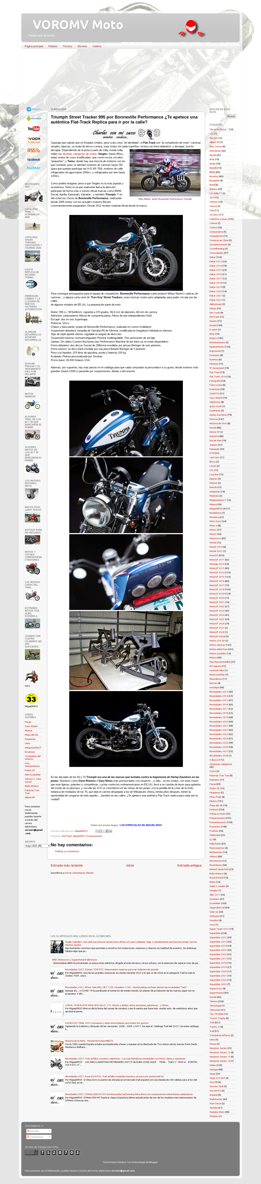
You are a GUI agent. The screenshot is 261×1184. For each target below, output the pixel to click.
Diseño (213, 321)
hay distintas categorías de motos (77, 153)
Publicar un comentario (67, 851)
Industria (214, 436)
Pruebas (214, 830)
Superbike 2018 (218, 962)
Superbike (215, 933)
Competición (216, 236)
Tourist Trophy (217, 1018)
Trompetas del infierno (33, 757)
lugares (214, 478)
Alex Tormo (216, 146)
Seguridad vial (217, 907)
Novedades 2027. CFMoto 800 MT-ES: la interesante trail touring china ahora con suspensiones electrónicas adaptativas (129, 1094)
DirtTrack (67, 836)
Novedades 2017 (219, 708)
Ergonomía (215, 350)
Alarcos (214, 137)
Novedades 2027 (219, 751)
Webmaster (216, 1099)
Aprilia (213, 155)
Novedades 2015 (219, 700)
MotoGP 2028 (217, 632)
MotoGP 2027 (217, 627)
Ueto (27, 743)
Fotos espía (216, 384)
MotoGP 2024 (217, 615)
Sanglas (214, 890)
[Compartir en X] (104, 831)
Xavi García (215, 1103)
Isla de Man (215, 440)
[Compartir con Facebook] (107, 831)
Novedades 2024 (219, 738)
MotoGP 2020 (217, 597)
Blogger (153, 1162)
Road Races (216, 865)
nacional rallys (217, 670)
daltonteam (216, 304)
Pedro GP (30, 770)
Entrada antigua (189, 865)
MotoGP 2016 (217, 581)
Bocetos (82, 46)
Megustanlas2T (33, 747)
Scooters (214, 899)
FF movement (217, 368)
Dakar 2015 (216, 270)
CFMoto (214, 201)
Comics (213, 227)
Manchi (213, 487)
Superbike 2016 (218, 954)
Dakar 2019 (216, 287)
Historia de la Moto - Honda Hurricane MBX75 (89, 1040)
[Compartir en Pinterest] (110, 831)
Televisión (215, 1009)
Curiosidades (217, 252)
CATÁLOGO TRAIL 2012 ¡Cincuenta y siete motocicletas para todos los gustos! (107, 1023)
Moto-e (214, 525)
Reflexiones (216, 852)
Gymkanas (215, 410)
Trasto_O (215, 1026)
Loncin (213, 465)
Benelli (213, 167)
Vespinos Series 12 (220, 1052)
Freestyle (215, 389)
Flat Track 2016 (218, 376)
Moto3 (213, 534)
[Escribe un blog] (100, 831)
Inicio (130, 865)
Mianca (28, 730)
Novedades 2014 (219, 695)
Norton (213, 683)
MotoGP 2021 (217, 602)
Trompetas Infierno (220, 1035)
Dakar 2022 (216, 299)
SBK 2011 (215, 894)
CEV (212, 197)
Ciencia (213, 206)
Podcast (214, 809)
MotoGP (214, 555)
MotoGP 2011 (217, 559)
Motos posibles (218, 653)
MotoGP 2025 (217, 619)
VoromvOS (215, 1090)
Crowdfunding (217, 248)
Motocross (215, 538)
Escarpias (30, 751)
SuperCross (216, 988)
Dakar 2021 (216, 295)
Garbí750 (214, 393)
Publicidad (215, 835)
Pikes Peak (215, 796)
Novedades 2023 (219, 734)
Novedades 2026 (219, 747)
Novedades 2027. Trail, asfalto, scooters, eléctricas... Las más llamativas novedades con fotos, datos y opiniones (125, 1058)
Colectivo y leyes (219, 218)
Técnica (67, 46)
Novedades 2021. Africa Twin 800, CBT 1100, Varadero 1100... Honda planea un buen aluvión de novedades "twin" (126, 987)
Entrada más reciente (67, 865)
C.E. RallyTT (216, 193)
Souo (212, 924)
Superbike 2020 (218, 971)
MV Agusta (215, 666)
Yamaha (214, 1107)
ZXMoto (214, 1116)
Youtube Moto (217, 1112)
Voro (212, 1082)
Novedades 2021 (219, 725)
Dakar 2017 (216, 278)
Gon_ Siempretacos (32, 764)
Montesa (214, 517)
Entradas (34, 1131)
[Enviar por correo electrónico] (97, 831)
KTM (212, 453)
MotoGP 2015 (217, 576)
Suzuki (213, 997)
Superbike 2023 (218, 984)
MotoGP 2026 (217, 623)
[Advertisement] (127, 79)
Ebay (212, 333)
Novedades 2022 (219, 729)
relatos (213, 856)
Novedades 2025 (219, 742)
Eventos (214, 359)
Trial (212, 1031)
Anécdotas (215, 150)
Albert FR (30, 797)
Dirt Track (215, 312)
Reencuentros (217, 847)
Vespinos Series (218, 1048)
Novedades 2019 (219, 717)
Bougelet (214, 180)
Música (213, 657)
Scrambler (215, 903)
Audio (213, 163)
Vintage (214, 1069)
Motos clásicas (217, 644)
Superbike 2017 (218, 958)
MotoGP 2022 (217, 606)
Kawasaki (214, 449)
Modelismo (215, 512)
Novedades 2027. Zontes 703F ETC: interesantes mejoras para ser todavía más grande (112, 969)
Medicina (214, 495)
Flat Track (215, 372)
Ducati (213, 325)
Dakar (213, 257)
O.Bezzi (214, 759)
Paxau (28, 721)
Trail (212, 1022)
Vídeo (213, 1065)
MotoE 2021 (216, 551)
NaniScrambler (217, 674)
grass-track (216, 406)
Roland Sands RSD (219, 869)
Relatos (52, 46)
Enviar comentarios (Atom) (79, 872)
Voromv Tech (217, 1086)
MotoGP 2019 (217, 593)
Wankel (214, 1094)
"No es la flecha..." (219, 129)
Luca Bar (214, 474)
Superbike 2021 (218, 975)
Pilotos (213, 801)
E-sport (214, 329)
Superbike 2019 (218, 967)
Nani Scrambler (33, 774)
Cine (212, 210)
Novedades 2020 (219, 721)
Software (214, 916)
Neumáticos (216, 678)
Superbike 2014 (218, 945)
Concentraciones (218, 244)
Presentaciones (218, 822)
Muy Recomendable (220, 661)
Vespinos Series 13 (220, 1056)
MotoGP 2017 (217, 585)
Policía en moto (218, 813)
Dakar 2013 (216, 261)
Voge (212, 1073)
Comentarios (36, 1136)
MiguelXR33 (79, 836)
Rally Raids (215, 843)
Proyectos (215, 826)
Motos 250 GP (217, 640)
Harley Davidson (218, 414)
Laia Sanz (214, 457)
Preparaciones (94, 836)
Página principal (34, 46)
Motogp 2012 (217, 563)
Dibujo (213, 308)
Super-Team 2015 (219, 928)
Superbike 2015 (218, 950)
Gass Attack (31, 726)
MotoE (213, 542)
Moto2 (213, 529)
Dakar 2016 (216, 274)
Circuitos (214, 214)
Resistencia (216, 860)
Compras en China (219, 240)
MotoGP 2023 (217, 610)
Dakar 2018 (216, 282)
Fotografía (215, 380)
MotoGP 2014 (217, 572)
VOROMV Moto (75, 24)
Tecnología (215, 1005)
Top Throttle (216, 1013)
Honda (213, 427)
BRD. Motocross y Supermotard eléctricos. (75, 959)
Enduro (213, 338)
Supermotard (217, 992)
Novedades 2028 (219, 755)
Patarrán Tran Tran (219, 775)
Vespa (213, 1043)
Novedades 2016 (219, 704)
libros (213, 461)
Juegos (214, 444)
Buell (212, 184)
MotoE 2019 (216, 546)
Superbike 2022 (218, 979)
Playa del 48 (31, 734)
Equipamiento (217, 346)
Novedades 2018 (219, 713)
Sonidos (214, 920)
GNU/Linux (215, 402)
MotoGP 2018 (217, 589)
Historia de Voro (218, 423)
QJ (211, 839)
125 (212, 133)
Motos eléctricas (218, 649)
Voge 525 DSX (217, 1078)
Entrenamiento (217, 342)
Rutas (213, 881)
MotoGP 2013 (217, 568)
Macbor (214, 483)
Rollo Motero (32, 786)
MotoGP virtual (217, 636)
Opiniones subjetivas (221, 764)
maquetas (215, 491)
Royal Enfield (216, 877)
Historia (214, 419)
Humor (213, 431)
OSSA (213, 771)
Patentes (214, 779)
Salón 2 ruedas (217, 886)
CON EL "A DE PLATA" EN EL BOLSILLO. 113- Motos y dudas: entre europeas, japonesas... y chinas (116, 1005)
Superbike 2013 (218, 941)
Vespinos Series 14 (220, 1060)
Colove (213, 223)
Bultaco (214, 189)
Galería (97, 46)
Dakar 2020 (216, 291)
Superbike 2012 (218, 937)
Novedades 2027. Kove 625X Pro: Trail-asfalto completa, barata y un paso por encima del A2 (114, 1076)
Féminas (214, 363)
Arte (212, 159)
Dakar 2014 (216, 265)
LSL (211, 470)
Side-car (214, 911)
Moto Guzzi (216, 521)
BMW (212, 172)
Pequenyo (30, 739)
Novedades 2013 (219, 691)
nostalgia (214, 687)
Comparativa (216, 231)
